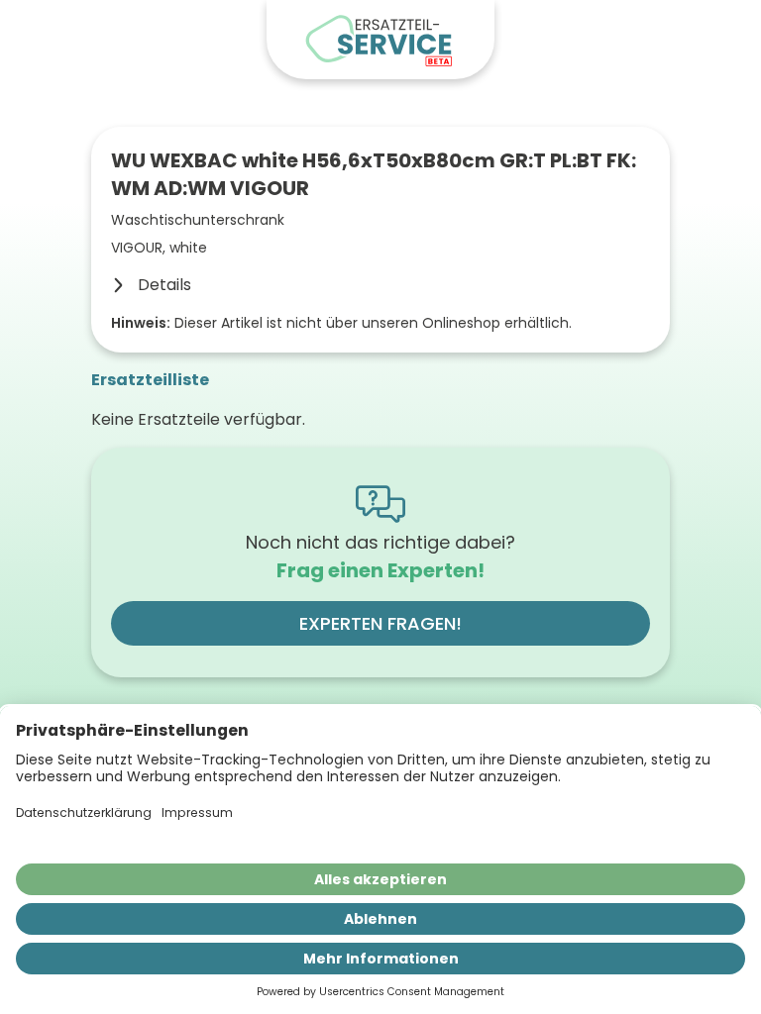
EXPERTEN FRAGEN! (380, 623)
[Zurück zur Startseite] (380, 39)
